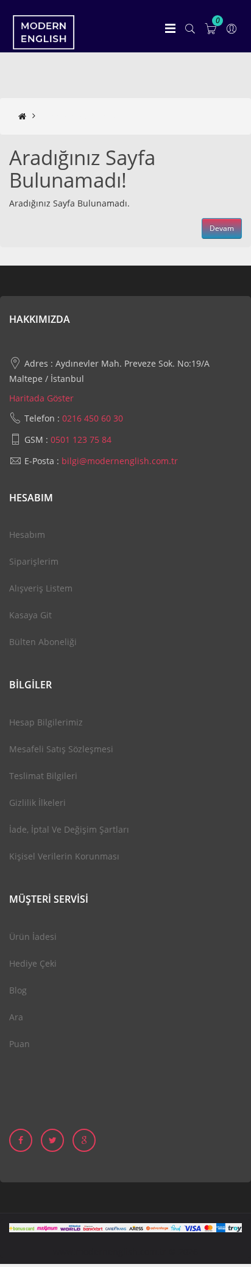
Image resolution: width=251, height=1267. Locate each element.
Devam (222, 228)
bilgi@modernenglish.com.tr (120, 461)
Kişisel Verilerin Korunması (64, 856)
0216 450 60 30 (92, 418)
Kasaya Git (30, 615)
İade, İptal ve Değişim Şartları (69, 829)
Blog (18, 990)
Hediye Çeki (33, 963)
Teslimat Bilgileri (43, 776)
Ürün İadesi (33, 936)
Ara (16, 1017)
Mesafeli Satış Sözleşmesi (61, 749)
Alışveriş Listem (40, 588)
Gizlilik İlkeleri (37, 802)
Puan (19, 1044)
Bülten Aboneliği (43, 642)
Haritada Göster (41, 398)
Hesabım (27, 534)
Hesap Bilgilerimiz (46, 722)
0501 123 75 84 (81, 439)
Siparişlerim (33, 561)
